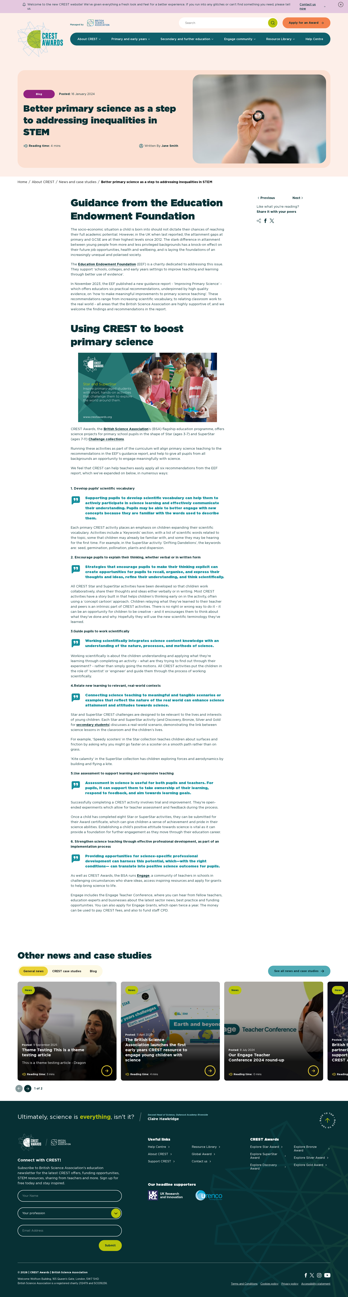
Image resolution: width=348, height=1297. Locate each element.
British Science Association (125, 429)
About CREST (43, 182)
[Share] (259, 221)
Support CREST (159, 1161)
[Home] (40, 39)
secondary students (92, 725)
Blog (93, 971)
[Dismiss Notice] (341, 4)
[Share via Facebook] (265, 221)
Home (22, 182)
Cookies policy (269, 1283)
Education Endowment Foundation (107, 264)
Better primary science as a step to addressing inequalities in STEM (156, 182)
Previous (267, 198)
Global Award (202, 1154)
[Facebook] (306, 1275)
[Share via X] (272, 221)
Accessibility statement (315, 1283)
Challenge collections (106, 439)
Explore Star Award (264, 1147)
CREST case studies (66, 971)
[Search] (272, 23)
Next (296, 198)
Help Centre (157, 1147)
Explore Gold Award (308, 1165)
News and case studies (77, 182)
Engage (143, 875)
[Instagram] (319, 1275)
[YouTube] (327, 1275)
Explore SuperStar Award (263, 1155)
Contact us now (308, 6)
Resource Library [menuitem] (279, 39)
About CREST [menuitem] (87, 39)
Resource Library (204, 1147)
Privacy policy (289, 1283)
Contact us (199, 1161)
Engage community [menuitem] (238, 39)
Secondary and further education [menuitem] (185, 39)
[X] (312, 1275)
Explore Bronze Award (305, 1148)
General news (33, 971)
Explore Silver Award (309, 1157)
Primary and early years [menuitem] (129, 39)
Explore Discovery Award (263, 1166)
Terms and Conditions (244, 1283)
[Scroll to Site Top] (327, 1120)
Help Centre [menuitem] (314, 39)
